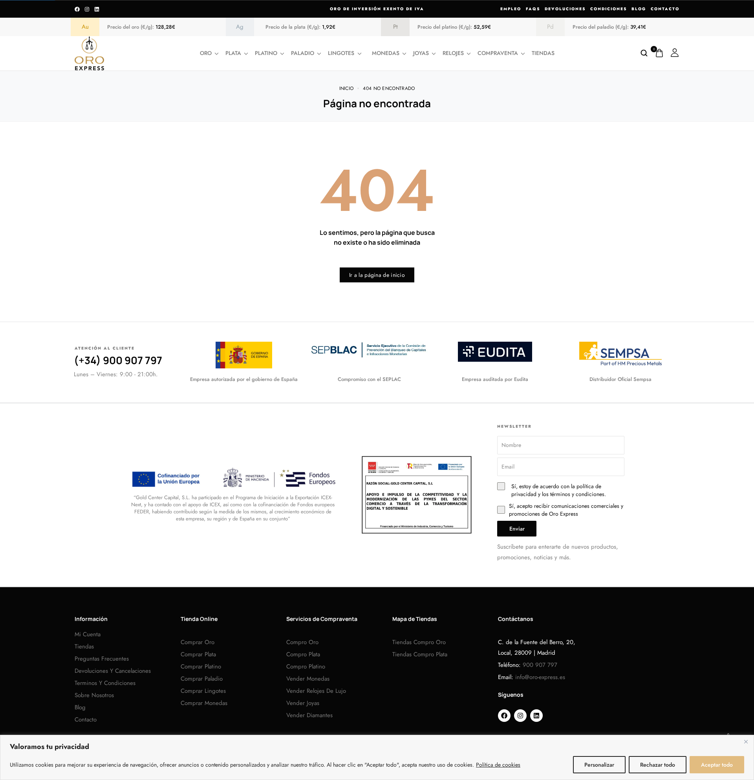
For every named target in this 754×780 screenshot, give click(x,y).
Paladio (302, 53)
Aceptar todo (717, 765)
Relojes (453, 53)
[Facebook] (77, 9)
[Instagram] (87, 9)
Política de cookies (498, 765)
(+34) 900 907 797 (118, 360)
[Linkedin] (96, 9)
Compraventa (498, 53)
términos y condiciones (577, 494)
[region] (377, 757)
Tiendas (543, 53)
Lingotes (341, 53)
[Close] (745, 741)
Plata (233, 53)
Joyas (421, 53)
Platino (266, 53)
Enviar (517, 529)
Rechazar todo (657, 765)
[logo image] (89, 52)
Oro (206, 53)
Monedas (385, 53)
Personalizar (599, 765)
